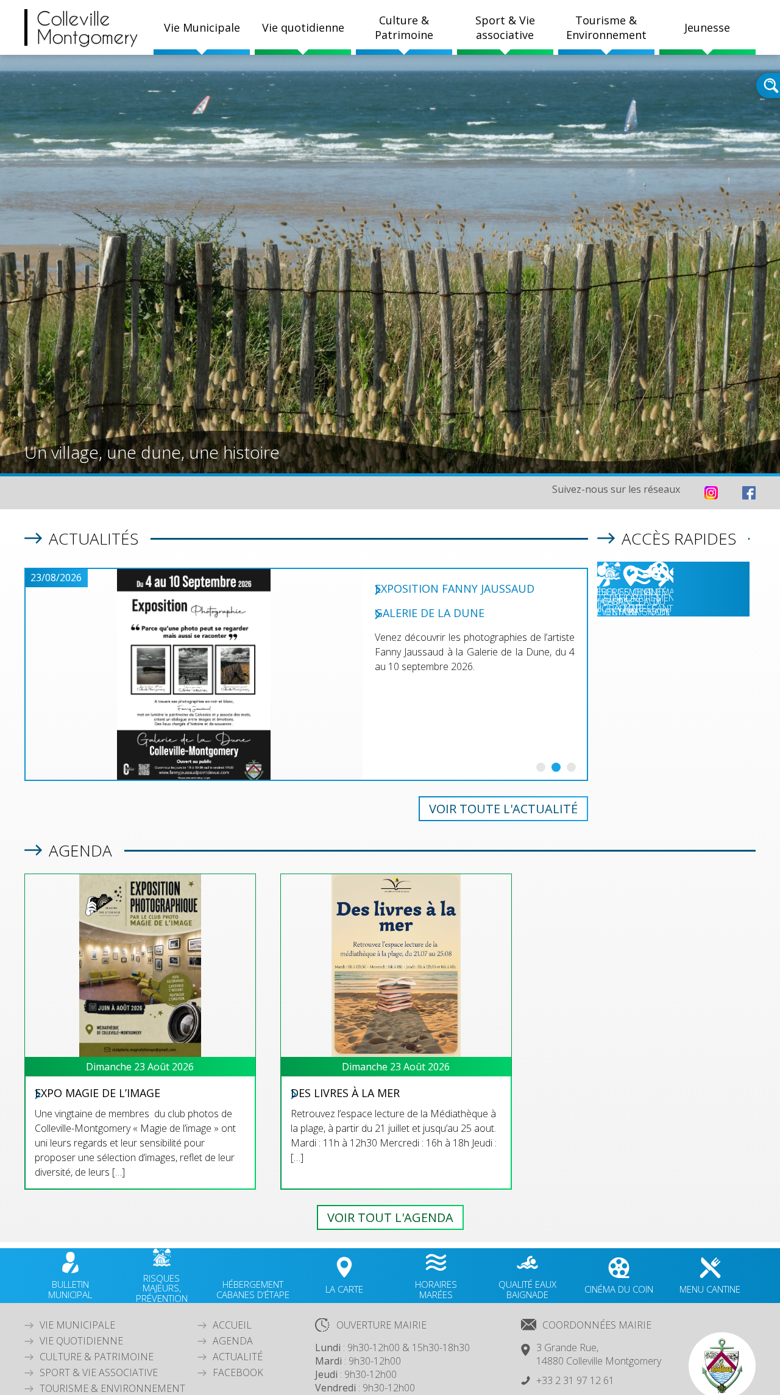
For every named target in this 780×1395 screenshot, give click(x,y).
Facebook (238, 1372)
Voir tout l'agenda (390, 1217)
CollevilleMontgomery (87, 27)
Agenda (233, 1340)
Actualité (238, 1356)
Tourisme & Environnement (112, 1388)
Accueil (232, 1325)
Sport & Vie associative (99, 1372)
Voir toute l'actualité (503, 808)
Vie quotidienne (81, 1340)
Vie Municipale (77, 1325)
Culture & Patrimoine (404, 27)
